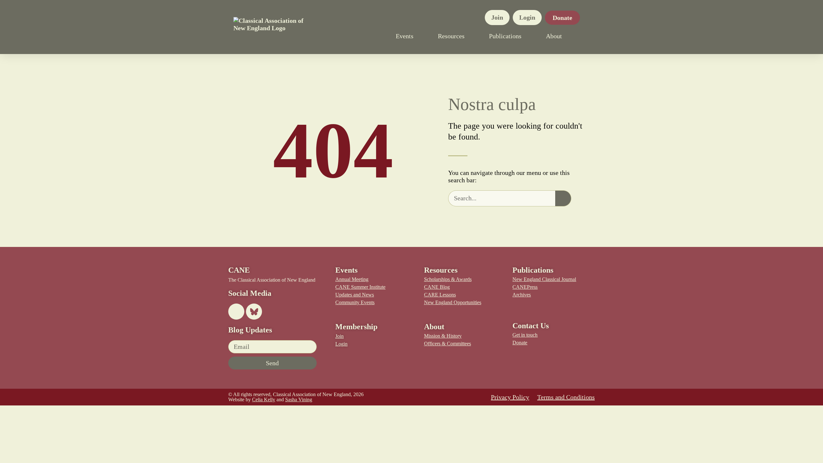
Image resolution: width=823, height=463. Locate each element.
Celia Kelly (263, 399)
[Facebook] (236, 312)
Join (497, 17)
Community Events (355, 302)
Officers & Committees (447, 343)
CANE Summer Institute (360, 287)
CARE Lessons (440, 294)
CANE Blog (437, 287)
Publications (505, 36)
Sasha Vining (298, 399)
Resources (451, 36)
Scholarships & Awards (448, 279)
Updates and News (354, 294)
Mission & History (443, 336)
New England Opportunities (452, 302)
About (554, 36)
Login (527, 17)
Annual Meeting (351, 279)
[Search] (563, 198)
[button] (586, 36)
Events (404, 36)
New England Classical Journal (544, 279)
